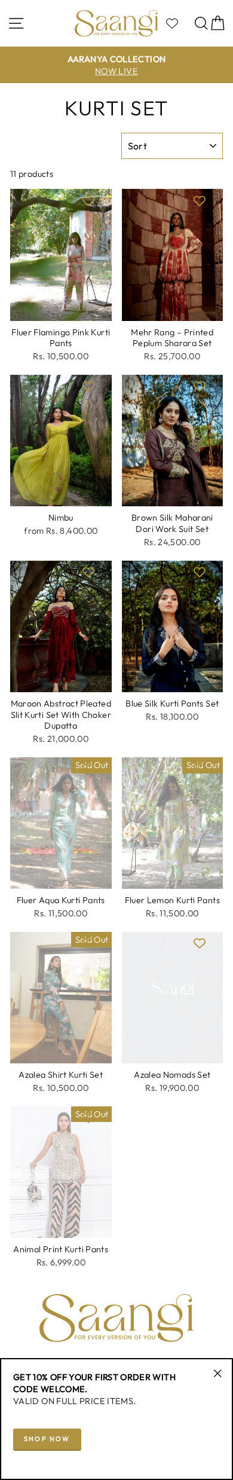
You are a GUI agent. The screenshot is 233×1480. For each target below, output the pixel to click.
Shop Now (47, 1439)
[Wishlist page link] (178, 23)
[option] (116, 65)
